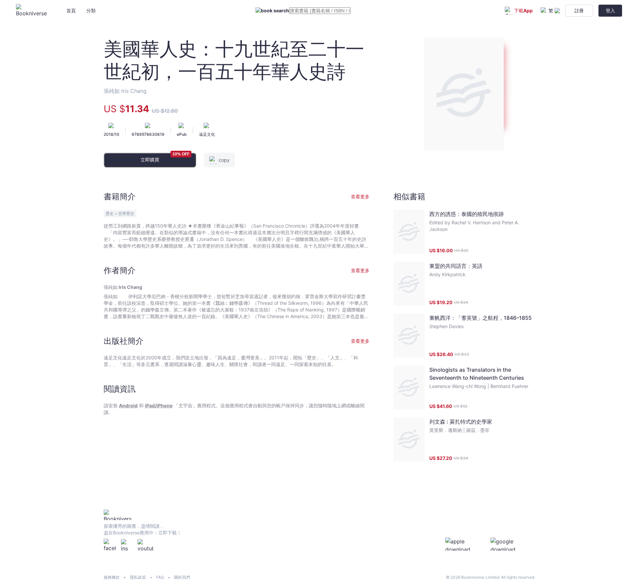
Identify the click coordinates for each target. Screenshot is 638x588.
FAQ (160, 577)
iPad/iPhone (158, 405)
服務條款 (112, 577)
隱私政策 (138, 577)
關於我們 (182, 577)
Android (128, 405)
